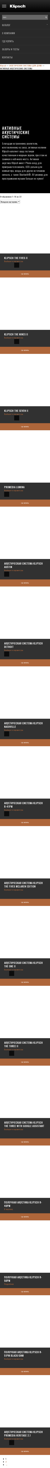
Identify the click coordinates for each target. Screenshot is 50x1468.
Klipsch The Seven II (16, 410)
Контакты (7, 57)
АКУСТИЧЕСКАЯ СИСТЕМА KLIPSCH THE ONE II (23, 964)
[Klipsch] (18, 6)
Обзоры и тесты (10, 49)
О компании (8, 33)
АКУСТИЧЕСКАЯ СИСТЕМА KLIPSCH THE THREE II (23, 1044)
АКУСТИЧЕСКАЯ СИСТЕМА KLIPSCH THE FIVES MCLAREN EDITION (23, 884)
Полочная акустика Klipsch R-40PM (23, 1204)
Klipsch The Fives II (16, 258)
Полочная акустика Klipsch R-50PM (23, 1278)
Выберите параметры (13, 261)
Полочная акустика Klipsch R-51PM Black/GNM (23, 1353)
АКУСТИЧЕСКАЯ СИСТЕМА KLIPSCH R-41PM (23, 804)
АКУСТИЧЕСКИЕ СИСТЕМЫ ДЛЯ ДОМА (25, 65)
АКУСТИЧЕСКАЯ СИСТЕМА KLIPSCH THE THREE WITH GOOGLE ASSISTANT (24, 1124)
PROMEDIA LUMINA (14, 487)
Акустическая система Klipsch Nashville (23, 724)
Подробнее (9, 1283)
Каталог (6, 25)
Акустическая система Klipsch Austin (23, 565)
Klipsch (3, 65)
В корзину (8, 1209)
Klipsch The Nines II (16, 334)
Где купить (8, 41)
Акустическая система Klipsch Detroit (23, 645)
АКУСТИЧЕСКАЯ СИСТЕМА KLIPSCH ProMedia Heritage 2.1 (23, 1433)
